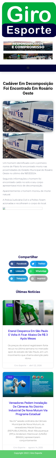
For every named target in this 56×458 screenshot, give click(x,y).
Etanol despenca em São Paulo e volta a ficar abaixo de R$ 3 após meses (28, 335)
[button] (28, 67)
